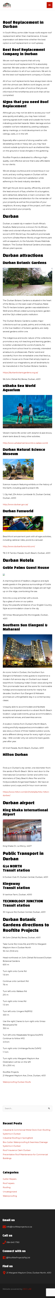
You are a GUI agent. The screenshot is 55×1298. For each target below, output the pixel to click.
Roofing (6, 1187)
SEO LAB (27, 1289)
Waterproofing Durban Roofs (17, 1082)
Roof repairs (8, 1183)
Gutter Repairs (9, 1179)
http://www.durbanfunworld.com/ (19, 546)
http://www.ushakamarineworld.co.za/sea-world (25, 443)
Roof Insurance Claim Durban (17, 1150)
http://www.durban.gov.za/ (15, 504)
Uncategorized (10, 1192)
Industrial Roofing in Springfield (18, 1138)
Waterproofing (10, 1196)
